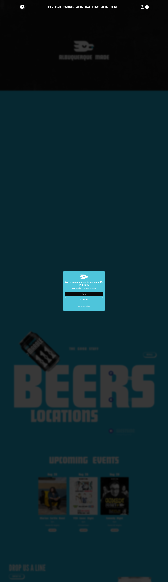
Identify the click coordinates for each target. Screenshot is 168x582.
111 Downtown (70, 10)
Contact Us (105, 11)
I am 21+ (84, 294)
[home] (22, 7)
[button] (69, 7)
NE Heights (68, 14)
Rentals (104, 24)
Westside (67, 19)
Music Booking (107, 20)
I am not (84, 300)
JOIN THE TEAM (107, 15)
